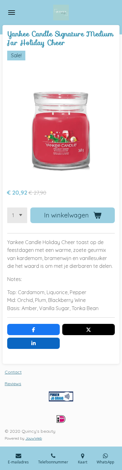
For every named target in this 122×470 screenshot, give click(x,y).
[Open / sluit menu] (11, 12)
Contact (13, 372)
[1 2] (17, 215)
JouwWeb (33, 438)
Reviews (13, 383)
